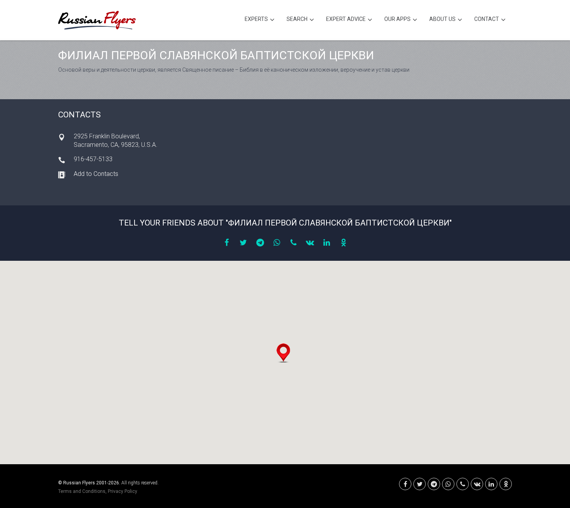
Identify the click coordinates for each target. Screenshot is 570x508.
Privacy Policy (122, 491)
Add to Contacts (96, 173)
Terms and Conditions (81, 491)
